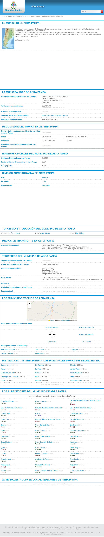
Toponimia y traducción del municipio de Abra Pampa (38, 228)
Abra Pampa (37, 6)
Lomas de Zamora (7, 373)
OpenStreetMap (65, 320)
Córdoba (73, 365)
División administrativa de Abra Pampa (28, 173)
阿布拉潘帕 (79, 233)
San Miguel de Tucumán (9, 377)
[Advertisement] (52, 70)
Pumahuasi (39, 353)
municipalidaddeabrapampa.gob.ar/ (55, 115)
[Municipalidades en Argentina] (14, 11)
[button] (29, 303)
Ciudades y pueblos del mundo (52, 532)
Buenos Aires (5, 365)
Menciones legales (10, 532)
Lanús (3, 380)
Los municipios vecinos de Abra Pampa (28, 298)
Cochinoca (46, 185)
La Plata (38, 369)
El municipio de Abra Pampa (20, 23)
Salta (72, 377)
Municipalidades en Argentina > (10, 16)
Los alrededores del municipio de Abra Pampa (34, 391)
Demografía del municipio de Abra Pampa (30, 126)
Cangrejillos (74, 349)
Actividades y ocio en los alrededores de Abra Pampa (39, 479)
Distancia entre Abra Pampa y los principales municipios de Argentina (51, 360)
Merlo (37, 377)
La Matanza (39, 365)
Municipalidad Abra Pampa (55, 16)
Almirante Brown (76, 373)
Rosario (3, 369)
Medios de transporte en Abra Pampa (28, 240)
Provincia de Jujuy (24, 16)
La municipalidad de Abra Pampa (24, 92)
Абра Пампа (45, 233)
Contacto (36, 532)
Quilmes (38, 373)
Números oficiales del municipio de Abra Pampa (35, 153)
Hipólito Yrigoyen (7, 353)
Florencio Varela (76, 380)
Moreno (38, 380)
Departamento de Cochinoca (39, 16)
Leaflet (52, 320)
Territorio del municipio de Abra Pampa (29, 256)
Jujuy (44, 181)
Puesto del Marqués (52, 327)
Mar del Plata (74, 369)
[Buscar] (102, 11)
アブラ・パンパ (14, 233)
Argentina (45, 177)
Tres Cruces (52, 342)
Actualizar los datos (22, 40)
